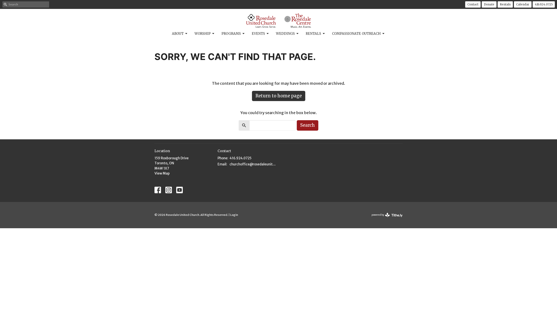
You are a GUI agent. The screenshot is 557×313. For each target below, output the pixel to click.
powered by (385, 218)
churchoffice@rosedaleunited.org (253, 164)
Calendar (522, 4)
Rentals (505, 4)
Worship (203, 34)
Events (258, 34)
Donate (489, 4)
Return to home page (278, 95)
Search (307, 125)
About (178, 34)
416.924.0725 (544, 4)
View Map (162, 173)
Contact (472, 4)
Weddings (285, 34)
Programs (231, 34)
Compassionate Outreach (356, 34)
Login (234, 215)
